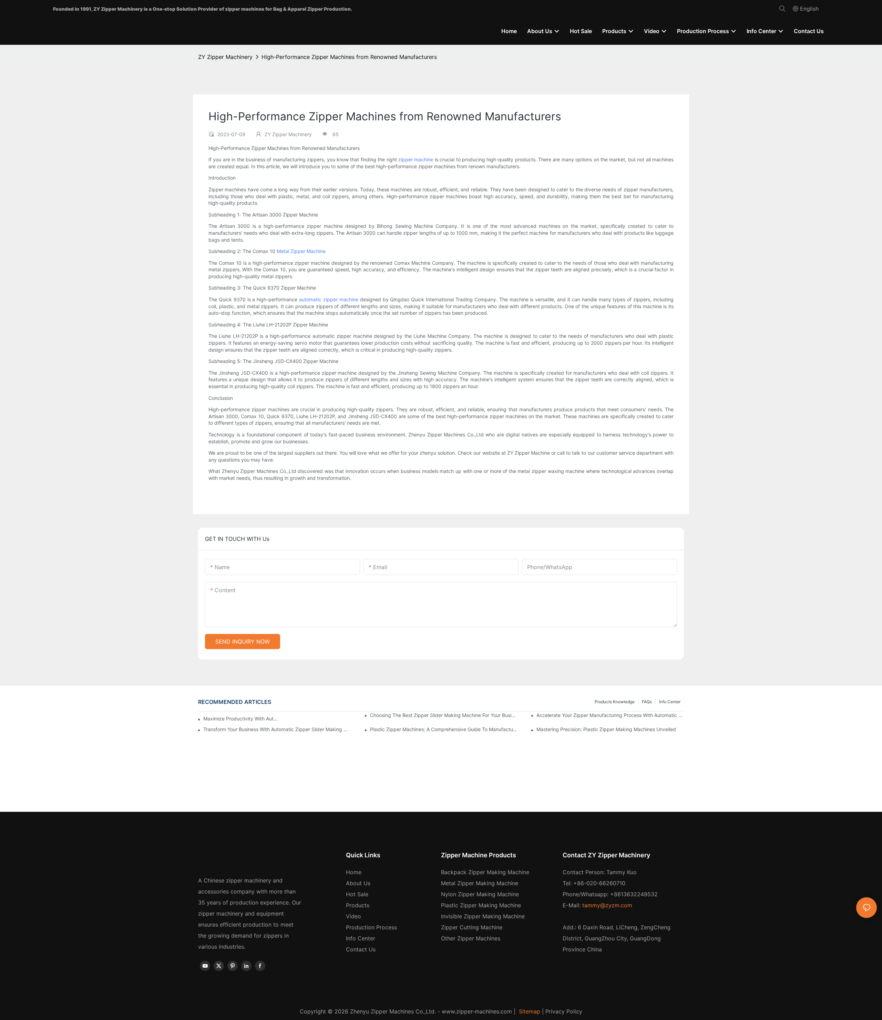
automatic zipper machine (328, 299)
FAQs (647, 701)
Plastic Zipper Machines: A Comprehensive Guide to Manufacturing (443, 729)
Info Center (669, 701)
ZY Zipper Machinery (225, 56)
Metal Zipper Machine (301, 251)
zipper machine (415, 159)
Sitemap (528, 1011)
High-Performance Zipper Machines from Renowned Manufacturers (349, 56)
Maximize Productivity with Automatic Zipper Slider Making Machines (241, 718)
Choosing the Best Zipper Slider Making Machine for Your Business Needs (443, 715)
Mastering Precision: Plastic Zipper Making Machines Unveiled (606, 729)
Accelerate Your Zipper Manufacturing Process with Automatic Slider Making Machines (610, 715)
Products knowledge (615, 701)
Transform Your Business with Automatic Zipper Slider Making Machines (277, 729)
